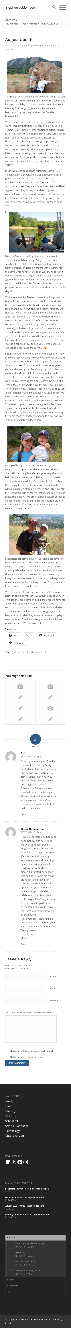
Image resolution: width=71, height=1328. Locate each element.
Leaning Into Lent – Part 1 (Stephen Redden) (27, 1214)
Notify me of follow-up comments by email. (31, 1051)
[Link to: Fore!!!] (50, 697)
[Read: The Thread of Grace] (9, 1263)
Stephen (9, 49)
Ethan (23, 652)
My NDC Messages (18, 1183)
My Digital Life (25, 1319)
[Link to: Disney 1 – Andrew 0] (20, 686)
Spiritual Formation (17, 1126)
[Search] (52, 7)
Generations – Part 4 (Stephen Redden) (24, 1197)
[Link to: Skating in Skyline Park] (50, 708)
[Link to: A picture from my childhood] (20, 719)
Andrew (15, 652)
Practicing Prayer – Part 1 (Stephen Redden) (27, 1188)
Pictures (10, 1116)
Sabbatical (11, 1121)
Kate (37, 652)
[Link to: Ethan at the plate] (20, 697)
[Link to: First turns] (50, 719)
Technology (12, 1131)
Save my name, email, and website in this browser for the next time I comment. (31, 1014)
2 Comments (24, 45)
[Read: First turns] (9, 1254)
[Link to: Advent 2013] (50, 686)
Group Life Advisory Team (28, 1270)
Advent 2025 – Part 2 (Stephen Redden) (24, 1205)
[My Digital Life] (29, 7)
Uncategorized (14, 1135)
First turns (20, 1252)
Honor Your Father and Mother (30, 1243)
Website (54, 1000)
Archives (11, 20)
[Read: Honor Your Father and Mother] (9, 1245)
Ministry (50, 45)
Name (53, 978)
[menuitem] (52, 7)
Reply (23, 813)
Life (44, 45)
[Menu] (61, 7)
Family (38, 45)
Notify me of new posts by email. (26, 1057)
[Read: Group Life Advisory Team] (9, 1272)
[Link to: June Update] (20, 708)
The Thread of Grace (25, 1261)
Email (52, 990)
